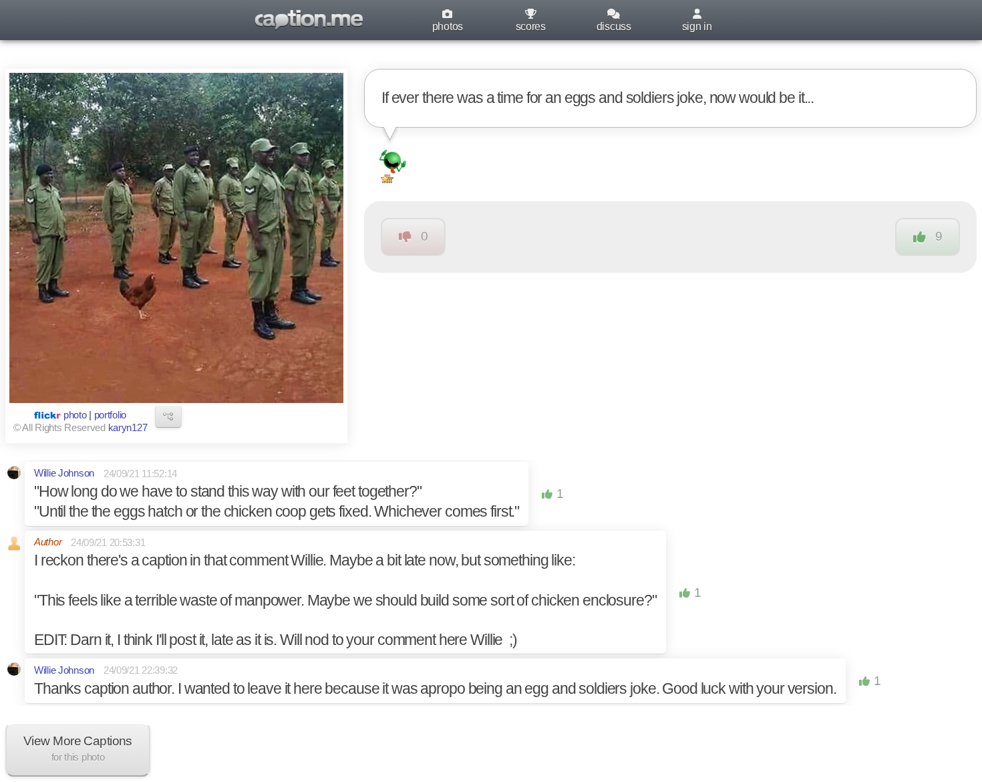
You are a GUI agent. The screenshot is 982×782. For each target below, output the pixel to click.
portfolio (110, 415)
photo (75, 415)
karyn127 (128, 427)
